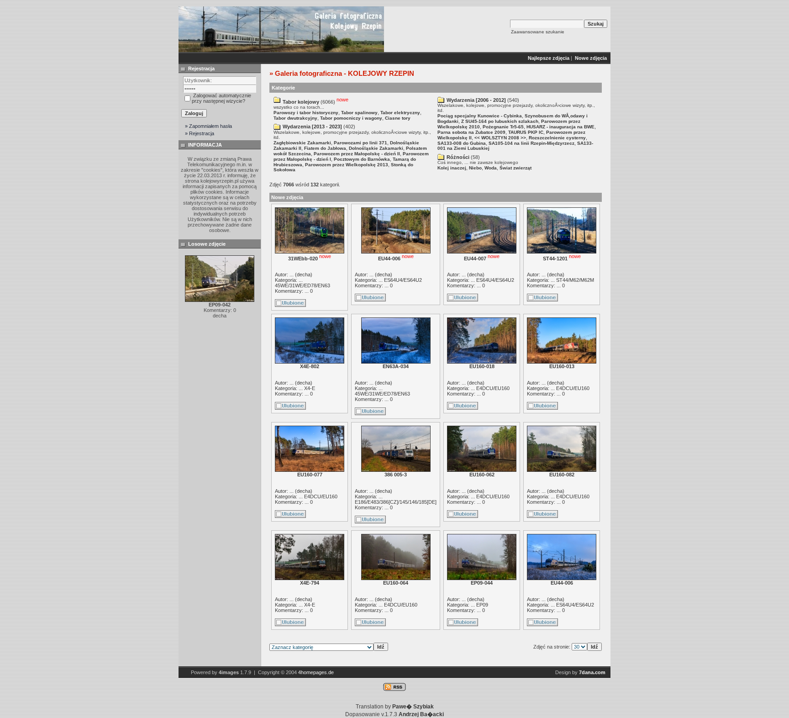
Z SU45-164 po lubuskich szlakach (499, 121)
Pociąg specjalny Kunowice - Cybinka (479, 115)
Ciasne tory (397, 118)
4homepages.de (316, 672)
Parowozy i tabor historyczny (306, 112)
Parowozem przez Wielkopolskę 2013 (346, 164)
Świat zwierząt (515, 167)
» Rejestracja (199, 133)
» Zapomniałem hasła (208, 126)
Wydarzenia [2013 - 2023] (312, 126)
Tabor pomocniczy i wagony (351, 118)
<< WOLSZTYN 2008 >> (500, 137)
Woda (490, 167)
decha (303, 274)
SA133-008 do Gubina (461, 143)
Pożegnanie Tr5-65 (503, 126)
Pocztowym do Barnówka (362, 159)
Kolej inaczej (451, 167)
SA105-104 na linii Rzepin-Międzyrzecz (531, 143)
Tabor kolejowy (301, 102)
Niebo (475, 167)
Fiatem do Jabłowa (325, 148)
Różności (458, 157)
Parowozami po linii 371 (360, 142)
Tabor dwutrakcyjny (295, 118)
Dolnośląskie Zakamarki (376, 148)
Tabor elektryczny (400, 112)
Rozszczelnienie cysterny (557, 137)
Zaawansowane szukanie (537, 31)
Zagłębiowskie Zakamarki (302, 142)
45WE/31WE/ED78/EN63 (302, 285)
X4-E (309, 388)
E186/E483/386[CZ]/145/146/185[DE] (396, 502)
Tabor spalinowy (359, 112)
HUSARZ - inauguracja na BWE (560, 126)
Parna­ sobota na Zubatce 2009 (471, 132)
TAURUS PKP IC (525, 132)
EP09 (482, 604)
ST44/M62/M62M (575, 280)
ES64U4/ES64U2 (403, 280)
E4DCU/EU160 (493, 388)
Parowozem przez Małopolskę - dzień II (357, 153)
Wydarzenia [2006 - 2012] (476, 100)
